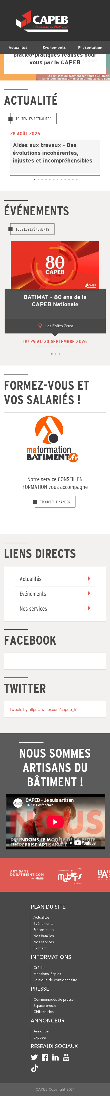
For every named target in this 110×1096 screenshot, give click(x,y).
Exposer (40, 1037)
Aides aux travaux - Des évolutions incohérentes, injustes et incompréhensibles (52, 153)
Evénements (54, 47)
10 (68, 179)
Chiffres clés (43, 1012)
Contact (90, 60)
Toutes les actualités (33, 118)
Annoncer (42, 1031)
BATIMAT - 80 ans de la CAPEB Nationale (55, 301)
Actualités (17, 47)
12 (76, 179)
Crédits (39, 968)
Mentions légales (47, 974)
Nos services (54, 60)
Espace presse (45, 1006)
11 (72, 179)
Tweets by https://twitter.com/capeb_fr (42, 709)
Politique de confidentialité (55, 980)
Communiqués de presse (54, 999)
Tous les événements (32, 229)
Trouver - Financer (55, 502)
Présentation (90, 47)
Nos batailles (18, 60)
